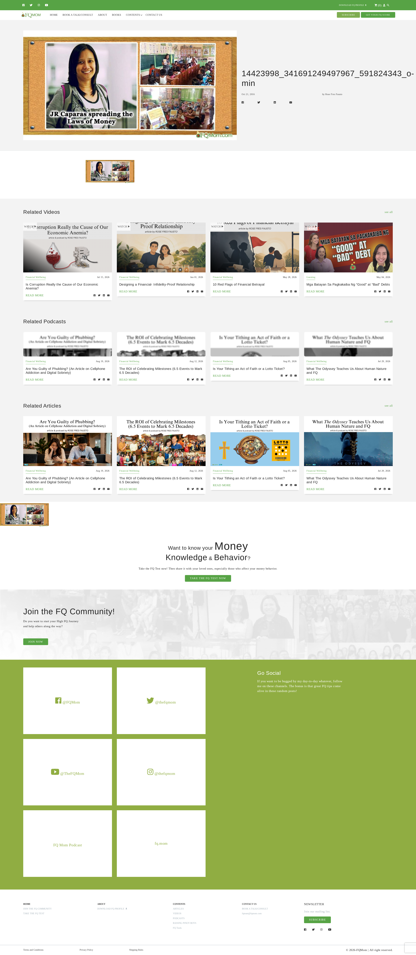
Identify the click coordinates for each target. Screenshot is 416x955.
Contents (133, 14)
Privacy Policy (86, 950)
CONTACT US (249, 904)
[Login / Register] (384, 5)
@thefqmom (165, 702)
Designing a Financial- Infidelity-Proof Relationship (157, 284)
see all (389, 212)
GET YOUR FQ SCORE (378, 15)
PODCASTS (179, 918)
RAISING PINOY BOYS (184, 923)
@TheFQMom (71, 773)
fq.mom (161, 843)
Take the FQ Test (33, 913)
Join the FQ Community (37, 909)
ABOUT (101, 904)
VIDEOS (177, 913)
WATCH (29, 226)
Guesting (310, 277)
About (102, 14)
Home (54, 14)
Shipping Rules (136, 950)
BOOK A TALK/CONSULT (255, 909)
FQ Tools (177, 928)
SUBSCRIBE (348, 15)
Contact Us (154, 14)
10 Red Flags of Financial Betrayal (239, 284)
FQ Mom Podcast (67, 845)
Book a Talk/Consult (78, 14)
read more (35, 295)
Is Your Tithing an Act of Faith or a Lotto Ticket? (249, 369)
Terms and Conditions (33, 950)
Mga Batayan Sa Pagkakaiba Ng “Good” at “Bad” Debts (348, 284)
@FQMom (71, 702)
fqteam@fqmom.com (252, 913)
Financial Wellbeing (36, 277)
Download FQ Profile (111, 909)
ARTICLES (178, 909)
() (379, 5)
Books (116, 14)
